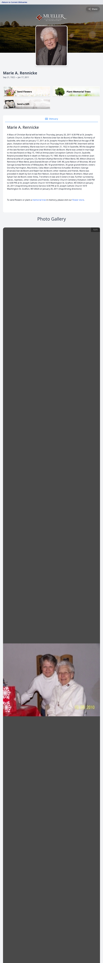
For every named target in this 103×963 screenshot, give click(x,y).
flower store (78, 199)
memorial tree (39, 199)
